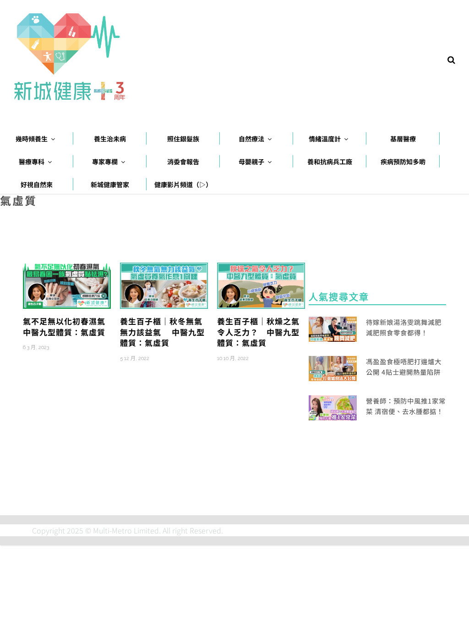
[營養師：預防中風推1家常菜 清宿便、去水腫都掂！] (333, 406)
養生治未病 (110, 138)
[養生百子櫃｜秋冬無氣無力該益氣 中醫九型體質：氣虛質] (164, 284)
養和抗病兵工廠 (329, 161)
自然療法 (251, 138)
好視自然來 (37, 184)
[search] (451, 59)
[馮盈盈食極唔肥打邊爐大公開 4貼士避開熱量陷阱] (333, 367)
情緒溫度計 (325, 138)
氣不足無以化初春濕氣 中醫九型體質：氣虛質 (68, 326)
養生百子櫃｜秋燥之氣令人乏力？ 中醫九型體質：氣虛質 (258, 332)
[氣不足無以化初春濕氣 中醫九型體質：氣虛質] (67, 284)
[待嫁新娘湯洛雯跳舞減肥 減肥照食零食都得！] (333, 327)
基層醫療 (403, 138)
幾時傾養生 (32, 138)
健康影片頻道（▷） (183, 184)
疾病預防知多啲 (403, 161)
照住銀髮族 (183, 138)
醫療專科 (31, 161)
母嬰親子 (251, 161)
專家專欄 (105, 161)
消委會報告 (183, 161)
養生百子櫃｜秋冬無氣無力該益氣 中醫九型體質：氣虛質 (162, 332)
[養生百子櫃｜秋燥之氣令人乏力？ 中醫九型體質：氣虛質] (261, 284)
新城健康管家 (110, 184)
